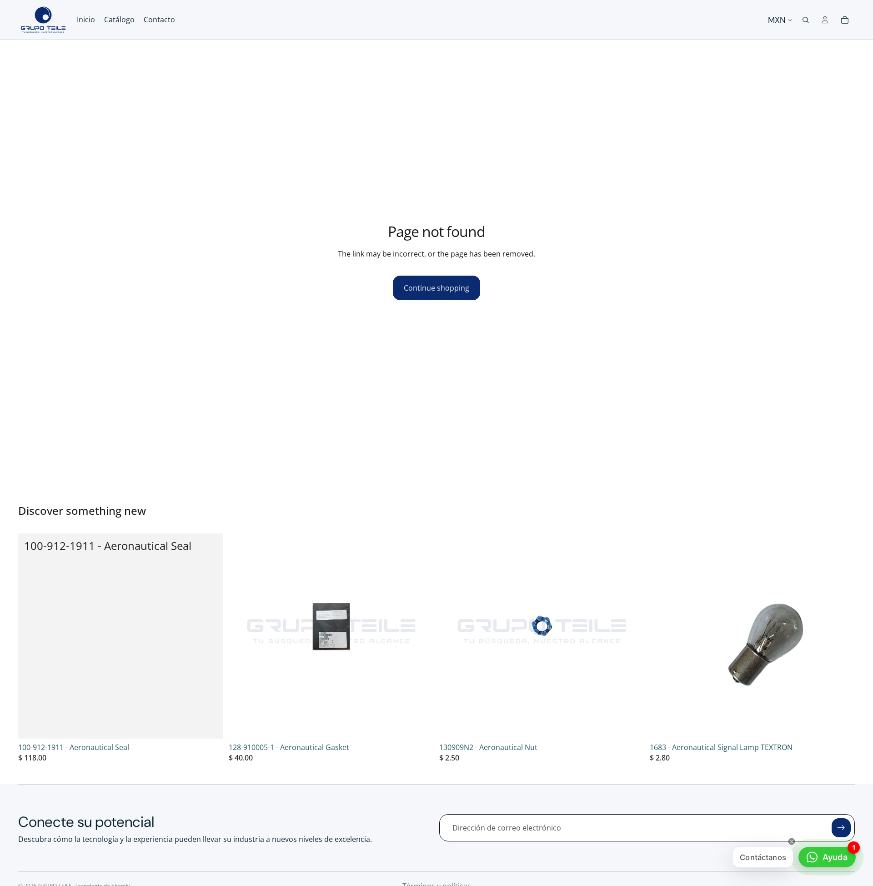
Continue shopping (436, 288)
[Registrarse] (841, 827)
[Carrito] (845, 20)
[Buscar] (806, 20)
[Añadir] (209, 724)
